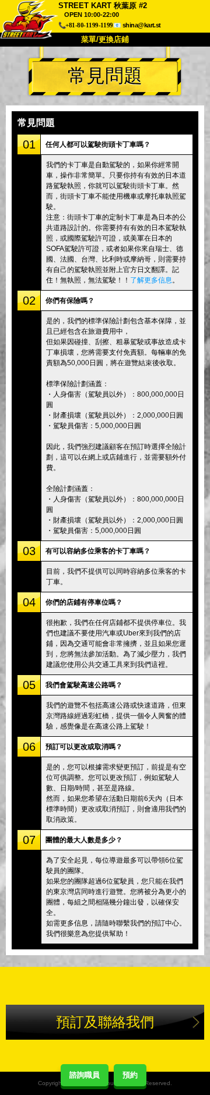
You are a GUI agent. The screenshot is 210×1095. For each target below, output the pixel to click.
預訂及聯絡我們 (105, 1022)
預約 (130, 1075)
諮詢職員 (84, 1075)
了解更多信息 (151, 280)
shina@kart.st (142, 25)
